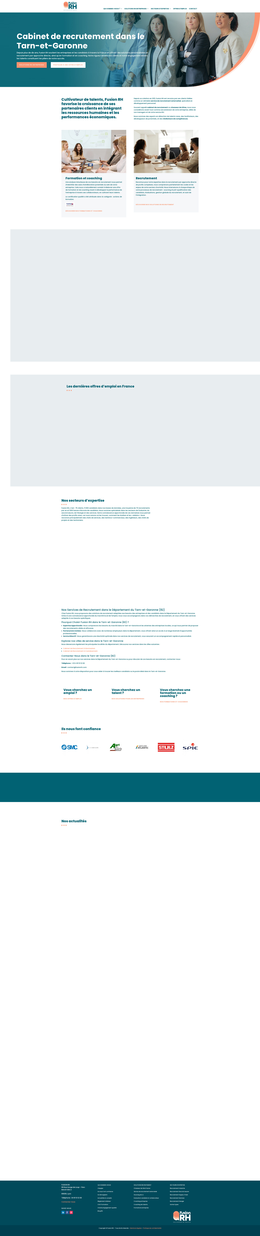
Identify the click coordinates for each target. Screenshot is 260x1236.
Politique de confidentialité (152, 1228)
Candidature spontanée (129, 449)
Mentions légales (136, 1228)
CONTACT (193, 9)
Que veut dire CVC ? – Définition (78, 1128)
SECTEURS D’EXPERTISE (160, 9)
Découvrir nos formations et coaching (84, 211)
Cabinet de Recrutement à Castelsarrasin (80, 651)
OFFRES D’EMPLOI (180, 9)
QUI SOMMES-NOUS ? (111, 9)
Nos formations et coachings (174, 702)
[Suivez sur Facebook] (67, 1212)
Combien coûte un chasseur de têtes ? (81, 1024)
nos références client (130, 763)
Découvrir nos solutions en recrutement (155, 205)
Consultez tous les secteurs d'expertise (130, 589)
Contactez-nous (68, 1202)
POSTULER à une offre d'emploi (68, 65)
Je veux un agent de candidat (83, 286)
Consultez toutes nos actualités (130, 1144)
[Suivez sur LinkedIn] (63, 1212)
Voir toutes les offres (80, 449)
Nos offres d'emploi (72, 699)
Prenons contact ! (177, 1168)
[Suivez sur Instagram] (71, 1212)
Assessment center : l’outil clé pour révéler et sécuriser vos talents (95, 921)
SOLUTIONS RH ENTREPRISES (135, 9)
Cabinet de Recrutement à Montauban (79, 648)
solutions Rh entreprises (31, 65)
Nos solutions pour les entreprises (128, 699)
